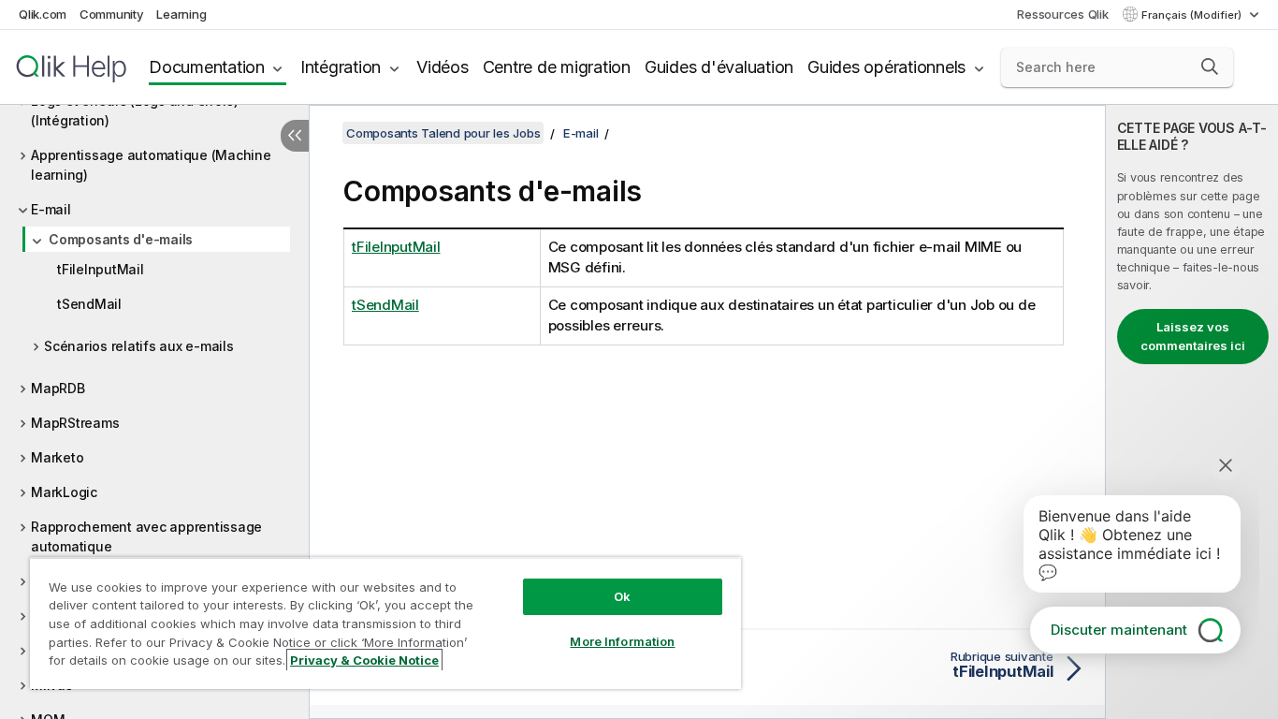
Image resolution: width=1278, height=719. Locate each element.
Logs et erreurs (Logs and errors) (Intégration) (135, 110)
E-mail (51, 209)
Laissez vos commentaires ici (1192, 336)
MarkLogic (64, 492)
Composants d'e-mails (121, 239)
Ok (622, 596)
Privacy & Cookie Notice (364, 660)
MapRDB (58, 388)
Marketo (57, 457)
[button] (1210, 66)
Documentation (207, 67)
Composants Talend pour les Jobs (443, 132)
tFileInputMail (100, 269)
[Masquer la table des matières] (295, 136)
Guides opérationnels (886, 67)
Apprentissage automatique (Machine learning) (151, 165)
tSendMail (89, 304)
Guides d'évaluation (719, 67)
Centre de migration (557, 67)
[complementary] (1192, 412)
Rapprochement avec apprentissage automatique (146, 536)
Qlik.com (42, 14)
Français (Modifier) (1192, 15)
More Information (622, 641)
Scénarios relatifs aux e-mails (139, 346)
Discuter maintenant (1119, 629)
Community (112, 14)
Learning (181, 14)
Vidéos (442, 67)
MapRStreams (75, 423)
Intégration (340, 67)
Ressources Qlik (1062, 14)
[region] (385, 623)
